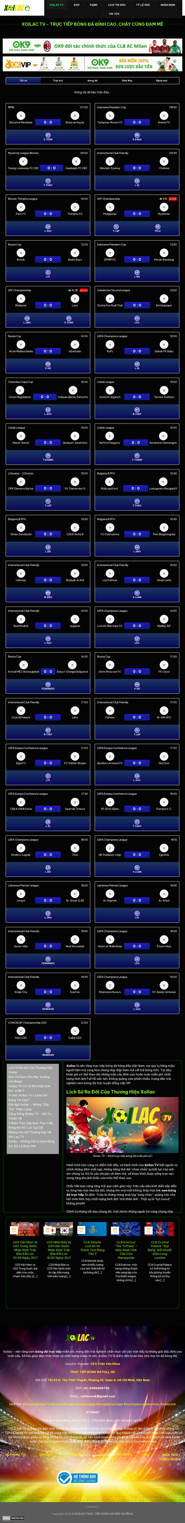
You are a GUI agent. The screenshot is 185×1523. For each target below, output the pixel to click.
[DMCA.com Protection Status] (92, 1518)
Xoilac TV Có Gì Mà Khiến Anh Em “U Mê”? (29, 1088)
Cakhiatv (92, 1507)
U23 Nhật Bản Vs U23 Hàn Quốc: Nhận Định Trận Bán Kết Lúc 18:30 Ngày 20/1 (59, 1250)
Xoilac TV (57, 4)
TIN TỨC (114, 13)
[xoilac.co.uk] (21, 8)
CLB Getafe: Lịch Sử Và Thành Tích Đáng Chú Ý (92, 1248)
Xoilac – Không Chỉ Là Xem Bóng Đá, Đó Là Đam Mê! (31, 1144)
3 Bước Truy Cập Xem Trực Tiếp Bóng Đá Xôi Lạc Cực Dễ (30, 1125)
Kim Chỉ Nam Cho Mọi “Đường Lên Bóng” (29, 1079)
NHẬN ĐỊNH (168, 4)
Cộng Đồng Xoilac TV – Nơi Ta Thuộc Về (29, 1116)
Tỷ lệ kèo (143, 4)
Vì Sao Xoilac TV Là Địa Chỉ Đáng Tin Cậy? (27, 1097)
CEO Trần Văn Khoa (105, 1364)
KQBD (94, 4)
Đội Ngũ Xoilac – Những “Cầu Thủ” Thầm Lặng (28, 1107)
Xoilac (71, 1066)
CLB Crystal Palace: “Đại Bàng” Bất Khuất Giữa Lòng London (160, 1250)
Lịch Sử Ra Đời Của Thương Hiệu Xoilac (30, 1070)
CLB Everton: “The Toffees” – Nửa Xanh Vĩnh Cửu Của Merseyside (126, 1250)
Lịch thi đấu (117, 4)
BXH (76, 4)
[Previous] (10, 1262)
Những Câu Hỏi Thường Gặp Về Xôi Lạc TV (29, 1134)
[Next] (174, 1262)
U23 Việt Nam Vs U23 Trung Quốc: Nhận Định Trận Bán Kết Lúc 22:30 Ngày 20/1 (25, 1250)
